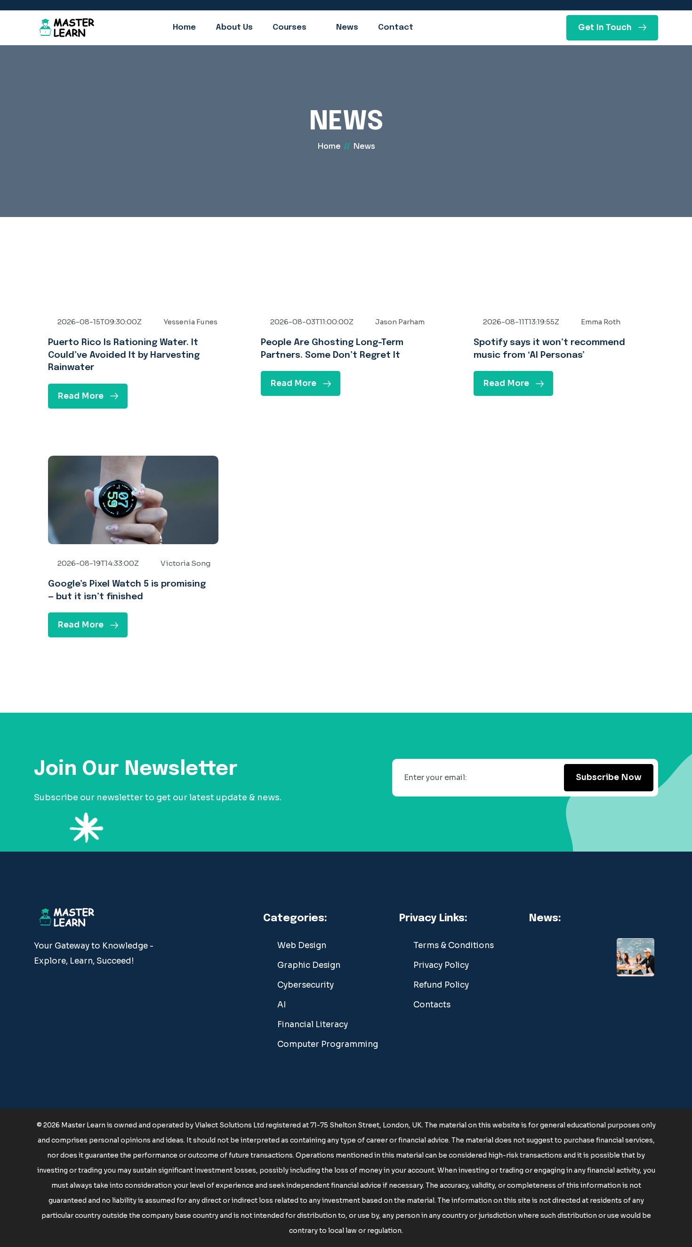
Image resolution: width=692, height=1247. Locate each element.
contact (395, 28)
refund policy (441, 985)
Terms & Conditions (453, 945)
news (347, 28)
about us (234, 28)
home (184, 28)
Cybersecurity (305, 985)
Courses (289, 28)
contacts (432, 1005)
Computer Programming (327, 1044)
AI (281, 1005)
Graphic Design (308, 965)
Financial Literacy (312, 1025)
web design (301, 945)
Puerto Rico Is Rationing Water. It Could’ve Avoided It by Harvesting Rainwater (124, 355)
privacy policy (441, 965)
